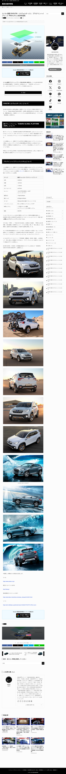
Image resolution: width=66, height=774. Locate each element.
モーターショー (52, 243)
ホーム (11, 770)
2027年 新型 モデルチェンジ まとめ (55, 288)
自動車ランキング (52, 221)
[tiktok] (27, 701)
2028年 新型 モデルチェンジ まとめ (55, 292)
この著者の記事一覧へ (30, 704)
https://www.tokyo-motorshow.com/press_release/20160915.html (17, 597)
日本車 (50, 210)
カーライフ (51, 240)
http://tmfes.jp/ (6, 589)
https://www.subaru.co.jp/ (8, 581)
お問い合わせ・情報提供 (51, 770)
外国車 (50, 213)
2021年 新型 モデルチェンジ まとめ (55, 264)
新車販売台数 (51, 218)
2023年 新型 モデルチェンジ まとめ (55, 272)
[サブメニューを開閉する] (62, 211)
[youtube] (31, 701)
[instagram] (25, 701)
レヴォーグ (21, 171)
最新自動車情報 (7, 4)
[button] (7, 62)
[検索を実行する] (43, 663)
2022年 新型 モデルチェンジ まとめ (55, 268)
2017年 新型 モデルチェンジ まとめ (55, 249)
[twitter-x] (22, 701)
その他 (50, 245)
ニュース (50, 237)
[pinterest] (29, 701)
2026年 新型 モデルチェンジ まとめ (55, 284)
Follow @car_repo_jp (20, 635)
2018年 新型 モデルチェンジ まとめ (55, 253)
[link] (18, 701)
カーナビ (50, 235)
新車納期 (50, 216)
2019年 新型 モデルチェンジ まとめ (55, 257)
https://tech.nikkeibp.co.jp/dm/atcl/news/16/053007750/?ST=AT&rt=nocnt (19, 605)
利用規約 (24, 770)
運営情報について (42, 770)
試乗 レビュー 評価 (52, 232)
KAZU (8, 684)
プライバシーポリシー (17, 770)
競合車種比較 (51, 226)
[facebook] (20, 701)
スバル (5, 17)
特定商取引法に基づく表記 (33, 770)
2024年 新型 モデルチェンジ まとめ (55, 276)
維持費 (50, 224)
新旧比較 (50, 229)
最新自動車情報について (55, 69)
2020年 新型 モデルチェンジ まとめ (55, 260)
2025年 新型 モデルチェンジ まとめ (55, 280)
